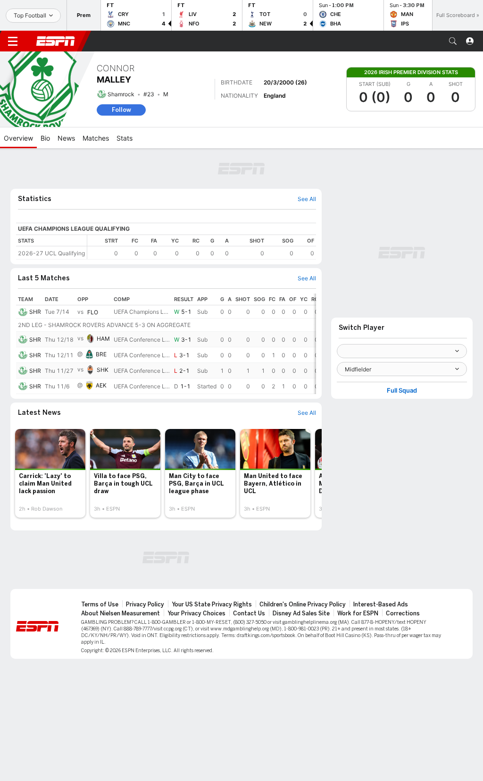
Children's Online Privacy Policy (302, 604)
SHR (35, 311)
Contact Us (249, 613)
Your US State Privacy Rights (212, 604)
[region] (201, 247)
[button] (453, 41)
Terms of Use (99, 604)
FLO (92, 312)
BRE (101, 354)
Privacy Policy (145, 604)
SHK (102, 369)
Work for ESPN (357, 613)
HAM (103, 338)
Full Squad (402, 390)
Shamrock (121, 94)
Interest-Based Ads (380, 604)
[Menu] (12, 41)
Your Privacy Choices (196, 613)
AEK (101, 385)
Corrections (403, 613)
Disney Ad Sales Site (301, 613)
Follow (121, 109)
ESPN (55, 41)
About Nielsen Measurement (120, 613)
